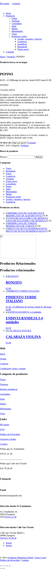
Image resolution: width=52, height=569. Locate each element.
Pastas (8, 186)
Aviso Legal (40, 557)
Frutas (14, 18)
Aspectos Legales (8, 439)
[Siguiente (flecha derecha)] (4, 568)
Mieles (15, 28)
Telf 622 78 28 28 (8, 538)
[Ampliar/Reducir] (1, 565)
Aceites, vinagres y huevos (29, 39)
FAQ (2, 429)
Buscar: (3, 157)
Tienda (3, 359)
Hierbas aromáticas (8, 389)
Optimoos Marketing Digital (20, 557)
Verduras (16, 21)
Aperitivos (22, 44)
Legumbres (17, 23)
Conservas (22, 41)
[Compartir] (7, 565)
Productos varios (19, 36)
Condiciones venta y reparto (13, 368)
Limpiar (32, 142)
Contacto (16, 3)
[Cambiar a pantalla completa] (4, 565)
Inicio (8, 13)
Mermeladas (17, 31)
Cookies (4, 444)
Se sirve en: (5, 142)
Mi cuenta (4, 3)
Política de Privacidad (10, 434)
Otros (2, 413)
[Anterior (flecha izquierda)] (1, 568)
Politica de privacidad (10, 560)
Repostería (22, 46)
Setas (14, 26)
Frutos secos (23, 49)
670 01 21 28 (10, 517)
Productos (10, 16)
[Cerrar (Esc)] (10, 565)
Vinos (14, 34)
